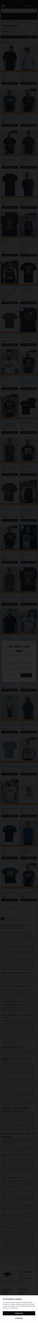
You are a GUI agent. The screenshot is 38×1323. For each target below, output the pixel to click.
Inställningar (19, 1318)
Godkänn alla (19, 1313)
